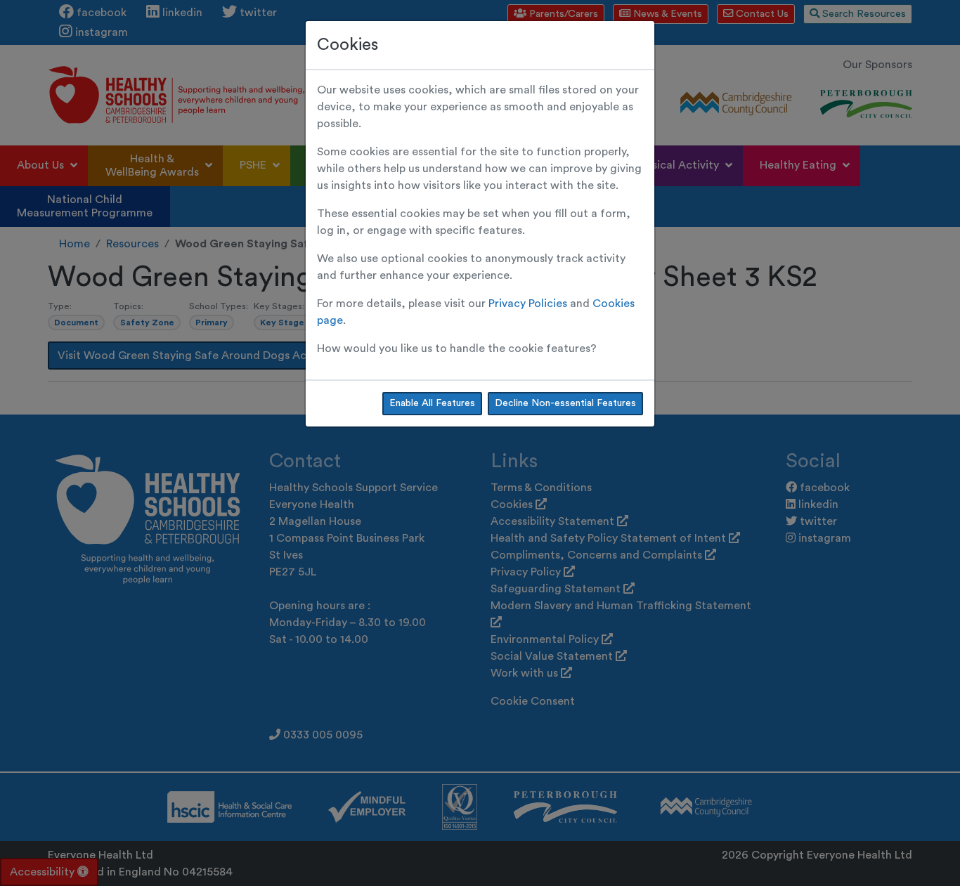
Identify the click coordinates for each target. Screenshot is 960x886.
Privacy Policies (527, 303)
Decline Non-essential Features (565, 403)
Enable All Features (432, 403)
